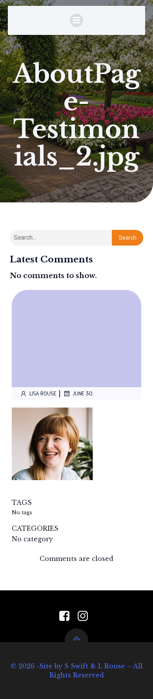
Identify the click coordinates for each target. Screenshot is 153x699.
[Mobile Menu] (76, 20)
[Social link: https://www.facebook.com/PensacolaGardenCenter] (67, 616)
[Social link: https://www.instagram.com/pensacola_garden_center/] (85, 616)
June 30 (83, 393)
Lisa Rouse (42, 393)
